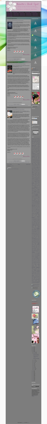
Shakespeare (38, 258)
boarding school (37, 164)
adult (9, 105)
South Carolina (33, 262)
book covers (38, 165)
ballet (36, 158)
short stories (35, 259)
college (37, 175)
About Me (11, 12)
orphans (34, 236)
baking (35, 158)
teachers (39, 268)
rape (34, 247)
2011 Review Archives (27, 12)
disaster (39, 184)
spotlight (32, 263)
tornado (37, 272)
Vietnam (33, 277)
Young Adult (33, 282)
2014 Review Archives (16, 13)
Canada (37, 169)
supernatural (33, 266)
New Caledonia (38, 231)
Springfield (35, 263)
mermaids (33, 224)
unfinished (33, 275)
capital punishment (36, 170)
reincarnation (34, 249)
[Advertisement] (35, 409)
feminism (38, 196)
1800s (35, 139)
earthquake (37, 188)
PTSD (36, 246)
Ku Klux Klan (34, 218)
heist (35, 204)
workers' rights (36, 281)
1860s (34, 140)
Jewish (39, 215)
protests (34, 245)
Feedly (36, 196)
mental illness (33, 223)
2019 (33, 351)
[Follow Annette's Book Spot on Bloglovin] (34, 118)
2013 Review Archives (9, 13)
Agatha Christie (33, 147)
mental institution (37, 223)
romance (33, 252)
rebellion (35, 248)
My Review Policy (15, 12)
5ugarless (23, 422)
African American (36, 146)
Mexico (35, 224)
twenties (37, 274)
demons (39, 182)
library (39, 219)
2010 (33, 379)
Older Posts (28, 164)
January (34, 369)
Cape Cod (33, 170)
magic (35, 221)
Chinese (39, 172)
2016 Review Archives (28, 13)
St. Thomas (38, 263)
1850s (32, 140)
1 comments (17, 104)
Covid (33, 179)
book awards (35, 165)
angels (37, 151)
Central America (36, 171)
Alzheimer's (38, 149)
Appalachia (38, 153)
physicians (37, 239)
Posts (33, 121)
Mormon (39, 227)
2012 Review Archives (34, 12)
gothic (37, 202)
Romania (37, 252)
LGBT (35, 219)
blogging (38, 163)
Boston (39, 168)
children (33, 172)
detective (19, 105)
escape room (35, 192)
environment (38, 191)
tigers (32, 272)
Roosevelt (33, 253)
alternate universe (34, 149)
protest (32, 245)
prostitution (38, 244)
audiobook (12, 105)
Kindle (33, 217)
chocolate (33, 173)
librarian (37, 219)
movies (32, 228)
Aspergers (39, 155)
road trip (37, 251)
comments (38, 176)
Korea (32, 218)
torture (39, 272)
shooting (32, 259)
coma (39, 175)
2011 (33, 378)
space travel (36, 262)
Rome (39, 252)
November (34, 353)
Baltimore (39, 158)
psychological (33, 246)
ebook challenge (37, 189)
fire (39, 196)
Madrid (32, 221)
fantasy (36, 195)
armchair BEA (33, 154)
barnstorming (38, 159)
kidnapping (38, 216)
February (34, 368)
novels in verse (36, 234)
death (35, 181)
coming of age (34, 176)
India (32, 211)
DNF (37, 185)
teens (35, 270)
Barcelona (36, 159)
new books (34, 231)
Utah (39, 275)
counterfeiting (36, 178)
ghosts (36, 201)
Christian (35, 173)
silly (39, 259)
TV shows (35, 274)
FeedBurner (37, 134)
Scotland (35, 256)
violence (35, 277)
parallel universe (37, 237)
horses (37, 208)
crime (17, 105)
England (35, 191)
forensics (37, 198)
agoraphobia (38, 147)
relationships (38, 249)
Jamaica (34, 214)
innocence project (38, 211)
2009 (33, 380)
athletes (35, 156)
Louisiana (37, 220)
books (35, 167)
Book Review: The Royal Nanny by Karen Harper (15, 109)
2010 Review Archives (21, 12)
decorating (36, 182)
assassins (33, 156)
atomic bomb (38, 156)
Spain (39, 262)
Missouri (33, 226)
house (39, 208)
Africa (32, 146)
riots (34, 251)
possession (37, 242)
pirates (32, 240)
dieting (32, 184)
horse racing (35, 208)
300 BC (36, 143)
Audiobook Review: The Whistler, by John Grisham (36, 356)
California (33, 169)
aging (36, 147)
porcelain (33, 242)
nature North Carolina (36, 230)
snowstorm (38, 260)
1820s (37, 139)
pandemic (33, 237)
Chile (34, 172)
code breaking (34, 175)
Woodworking (33, 281)
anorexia (36, 152)
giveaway (38, 201)
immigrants (35, 210)
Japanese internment (34, 215)
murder (27, 105)
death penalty (38, 181)
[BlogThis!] (22, 104)
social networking (34, 261)
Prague (32, 243)
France (35, 199)
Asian (36, 155)
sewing (34, 258)
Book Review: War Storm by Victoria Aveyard (15, 20)
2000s (32, 142)
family (36, 194)
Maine (37, 221)
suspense (38, 267)
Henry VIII (38, 204)
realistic (33, 248)
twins (39, 274)
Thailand (33, 271)
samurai (32, 254)
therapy (34, 271)
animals (32, 152)
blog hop (34, 163)
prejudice (39, 243)
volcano (37, 278)
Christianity (38, 173)
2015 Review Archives (22, 13)
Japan (36, 214)
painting (36, 236)
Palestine (39, 236)
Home (8, 12)
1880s (37, 140)
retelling (37, 250)
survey (39, 266)
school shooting (35, 255)
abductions (38, 143)
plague (34, 240)
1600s (32, 139)
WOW (39, 281)
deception (33, 182)
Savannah (33, 255)
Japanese (39, 214)
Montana (35, 227)
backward (33, 158)
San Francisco (38, 254)
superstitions (36, 266)
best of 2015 (34, 161)
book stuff (34, 167)
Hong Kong (38, 207)
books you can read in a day (36, 168)
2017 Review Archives (35, 13)
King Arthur (36, 217)
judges (25, 105)
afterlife (39, 146)
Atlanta (36, 156)
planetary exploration (37, 240)
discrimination (33, 185)
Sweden (32, 268)
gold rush (36, 202)
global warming (33, 202)
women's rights (37, 280)
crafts (35, 179)
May (33, 365)
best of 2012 (36, 160)
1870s (35, 140)
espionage (38, 192)
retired (39, 250)
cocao (32, 175)
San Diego (35, 254)
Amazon (36, 150)
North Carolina (35, 233)
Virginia (37, 277)
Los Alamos (33, 220)
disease (36, 185)
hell (36, 204)
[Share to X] (23, 104)
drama (21, 105)
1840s (39, 139)
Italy (32, 214)
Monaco (35, 226)
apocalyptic (33, 153)
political (33, 241)
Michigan (37, 224)
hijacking (37, 205)
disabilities (36, 184)
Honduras (35, 207)
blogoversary (33, 164)
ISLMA (36, 213)
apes (39, 152)
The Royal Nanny (21, 111)
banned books (33, 159)
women (32, 280)
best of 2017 (37, 161)
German (32, 201)
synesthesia (36, 268)
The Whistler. (20, 66)
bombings (33, 165)
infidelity (34, 211)
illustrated (33, 210)
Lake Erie (37, 218)
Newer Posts (9, 164)
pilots (39, 239)
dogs (39, 185)
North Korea (38, 233)
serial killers (36, 257)
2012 (33, 377)
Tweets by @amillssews (34, 301)
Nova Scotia (33, 234)
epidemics (33, 192)
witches (37, 279)
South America (38, 261)
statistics (35, 264)
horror (32, 208)
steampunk (38, 264)
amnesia (39, 150)
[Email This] (21, 104)
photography (35, 239)
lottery (35, 220)
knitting (39, 217)
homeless (33, 207)
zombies (38, 282)
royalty (38, 253)
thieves (36, 271)
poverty (39, 242)
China (36, 172)
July (33, 363)
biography (38, 162)
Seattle (37, 256)
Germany (35, 201)
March (34, 367)
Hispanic (39, 205)
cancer (39, 169)
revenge (33, 251)
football (35, 198)
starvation (33, 264)
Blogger (28, 422)
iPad (37, 212)
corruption (14, 105)
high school (33, 205)
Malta (39, 221)
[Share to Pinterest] (24, 104)
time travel (34, 272)
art (35, 154)
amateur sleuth (33, 150)
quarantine (38, 246)
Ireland (32, 213)
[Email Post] (20, 104)
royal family (35, 253)
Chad (39, 171)
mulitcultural (35, 228)
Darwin (32, 181)
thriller (38, 271)
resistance (34, 250)
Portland (34, 242)
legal (33, 219)
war (39, 278)
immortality (38, 210)
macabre (39, 220)
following (33, 198)
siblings (38, 259)
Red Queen (16, 44)
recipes (37, 248)
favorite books (33, 196)
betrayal (34, 162)
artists (35, 155)
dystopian (33, 188)
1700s (34, 139)
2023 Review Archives (9, 16)
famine (34, 195)
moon (37, 227)
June (33, 364)
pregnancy (35, 243)
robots (39, 251)
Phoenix (32, 239)
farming (39, 195)
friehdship (39, 199)
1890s (39, 140)
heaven (34, 204)
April (34, 366)
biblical (36, 162)
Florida (23, 105)
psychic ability (38, 245)
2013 (33, 376)
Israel (37, 213)
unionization (36, 275)
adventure (34, 145)
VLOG (34, 278)
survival (33, 267)
